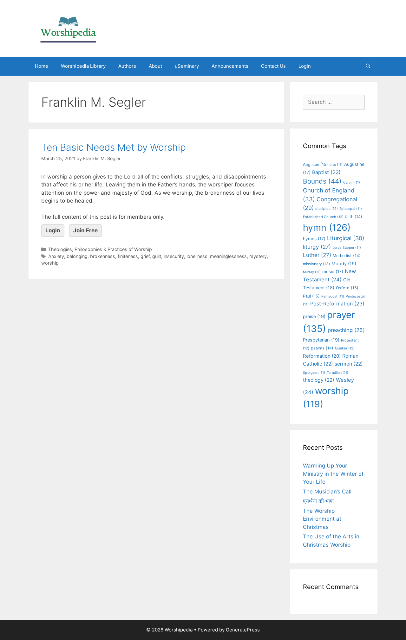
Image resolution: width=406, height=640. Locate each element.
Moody (343, 264)
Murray (312, 272)
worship (50, 263)
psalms (322, 348)
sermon (349, 364)
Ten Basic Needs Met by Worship (113, 147)
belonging (77, 256)
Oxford (347, 287)
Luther (317, 255)
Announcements (230, 66)
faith (353, 216)
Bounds (322, 181)
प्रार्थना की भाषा (318, 501)
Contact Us (273, 66)
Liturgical (345, 238)
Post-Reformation (337, 303)
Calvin (351, 182)
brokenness (102, 256)
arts (336, 165)
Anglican (315, 164)
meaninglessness (228, 256)
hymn (326, 227)
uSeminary (187, 66)
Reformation (322, 356)
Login (304, 66)
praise (314, 316)
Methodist (347, 255)
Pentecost (332, 296)
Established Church (323, 217)
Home (41, 66)
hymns (314, 238)
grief (145, 256)
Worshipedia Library (83, 66)
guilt (156, 256)
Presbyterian (321, 340)
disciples (326, 208)
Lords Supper (346, 248)
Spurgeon (314, 373)
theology (318, 380)
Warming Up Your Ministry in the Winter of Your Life (333, 473)
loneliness (197, 256)
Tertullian (337, 373)
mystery (258, 256)
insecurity (174, 256)
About (155, 66)
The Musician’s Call (327, 491)
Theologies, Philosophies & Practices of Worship (100, 249)
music (332, 271)
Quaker (345, 348)
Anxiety (56, 256)
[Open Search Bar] (368, 66)
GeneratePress (243, 630)
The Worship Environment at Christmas (322, 519)
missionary (316, 263)
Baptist (326, 172)
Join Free (85, 230)
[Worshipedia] (68, 28)
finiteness (128, 256)
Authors (127, 66)
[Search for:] (334, 102)
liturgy (317, 246)
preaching (346, 330)
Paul (311, 296)
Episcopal (350, 209)
